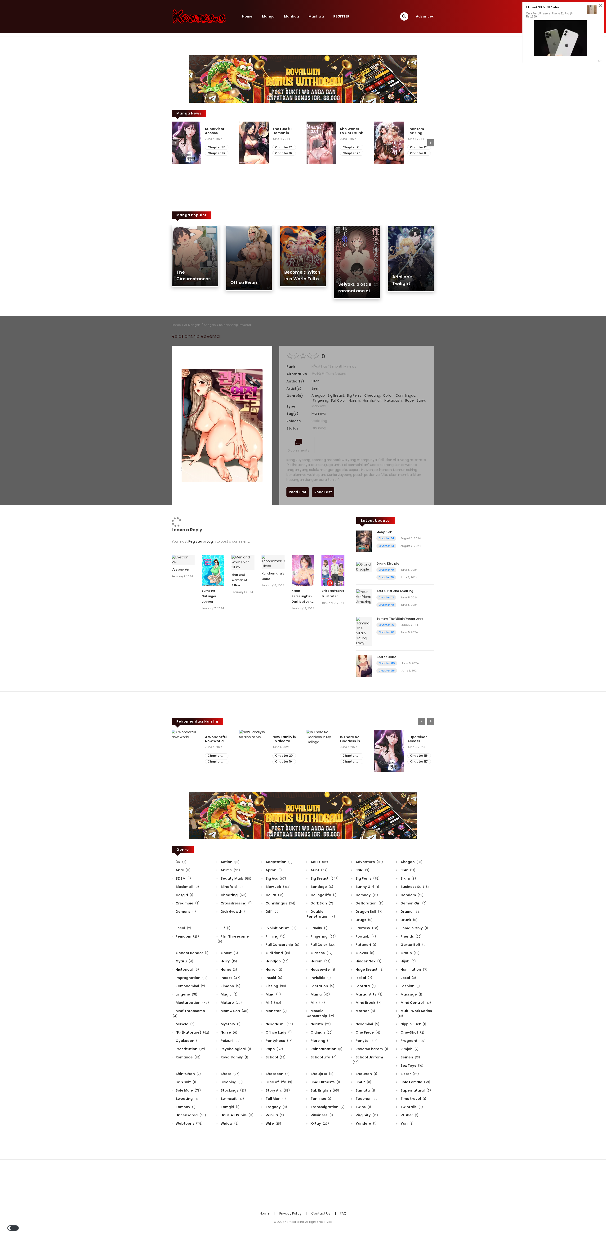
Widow (229, 1123)
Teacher (367, 1098)
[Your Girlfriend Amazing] (364, 596)
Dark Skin (321, 903)
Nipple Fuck (413, 1024)
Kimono (230, 986)
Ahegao (210, 325)
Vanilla (274, 1115)
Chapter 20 (284, 756)
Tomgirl (229, 1107)
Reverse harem (371, 1049)
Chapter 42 (386, 605)
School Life (323, 1057)
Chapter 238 (214, 761)
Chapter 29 (386, 625)
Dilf (272, 911)
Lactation (322, 986)
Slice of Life (278, 1082)
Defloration (369, 903)
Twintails (411, 1107)
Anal (183, 870)
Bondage (321, 886)
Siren (316, 381)
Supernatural (415, 1090)
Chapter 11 (418, 153)
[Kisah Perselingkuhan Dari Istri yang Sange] (303, 570)
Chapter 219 (387, 663)
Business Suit (415, 886)
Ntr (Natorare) (192, 1032)
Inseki (273, 977)
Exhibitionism (281, 928)
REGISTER (341, 16)
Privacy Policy (290, 1213)
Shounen (366, 1073)
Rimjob (409, 1049)
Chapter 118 (216, 147)
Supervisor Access (214, 131)
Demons (185, 911)
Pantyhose (278, 1040)
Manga (268, 16)
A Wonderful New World (216, 739)
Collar (388, 395)
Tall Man (275, 1098)
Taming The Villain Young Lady (399, 619)
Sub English (324, 1090)
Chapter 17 (283, 147)
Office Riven (243, 282)
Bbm (407, 870)
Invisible (320, 977)
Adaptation (279, 862)
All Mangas (192, 325)
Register (195, 541)
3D (180, 862)
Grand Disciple (387, 563)
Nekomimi (367, 1024)
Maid (273, 994)
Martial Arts (368, 994)
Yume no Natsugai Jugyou (209, 596)
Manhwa (316, 16)
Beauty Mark (235, 878)
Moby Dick (384, 532)
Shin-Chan (188, 1073)
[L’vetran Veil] (183, 559)
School (275, 1057)
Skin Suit (185, 1082)
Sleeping (231, 1082)
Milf (273, 1002)
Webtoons (188, 1123)
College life (323, 895)
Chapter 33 (386, 546)
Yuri (407, 1123)
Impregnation (191, 977)
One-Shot (412, 1032)
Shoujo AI (321, 1073)
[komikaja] (199, 16)
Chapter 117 (216, 153)
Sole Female (415, 1082)
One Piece (367, 1032)
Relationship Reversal (235, 325)
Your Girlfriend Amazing (394, 591)
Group (409, 953)
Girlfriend (277, 953)
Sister (409, 1073)
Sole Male (188, 1090)
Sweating (187, 1098)
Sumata (365, 1090)
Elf (225, 928)
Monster (276, 1011)
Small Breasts (325, 1082)
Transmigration (327, 1107)
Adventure (369, 862)
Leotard (365, 986)
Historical (187, 969)
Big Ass (275, 878)
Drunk (408, 919)
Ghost (229, 953)
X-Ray (319, 1123)
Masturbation (192, 1002)
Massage (411, 994)
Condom (411, 895)
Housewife (322, 969)
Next (430, 142)
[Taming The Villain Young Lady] (364, 631)
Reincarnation (326, 1049)
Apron (273, 870)
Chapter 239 (214, 756)
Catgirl (184, 895)
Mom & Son (234, 1011)
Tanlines (320, 1098)
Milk (317, 1002)
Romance (188, 1057)
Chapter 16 (283, 153)
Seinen (410, 1057)
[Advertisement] (303, 1184)
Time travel (413, 1098)
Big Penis (354, 395)
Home (247, 16)
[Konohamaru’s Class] (273, 561)
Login (211, 541)
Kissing (275, 986)
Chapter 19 (283, 761)
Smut (363, 1082)
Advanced (425, 16)
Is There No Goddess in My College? (351, 739)
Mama (320, 994)
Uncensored (190, 1115)
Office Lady (278, 1032)
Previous (175, 142)
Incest (230, 977)
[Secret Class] (364, 665)
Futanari (365, 944)
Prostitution (190, 1049)
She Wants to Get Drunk (351, 131)
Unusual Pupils (237, 1115)
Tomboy (185, 1107)
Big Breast (336, 395)
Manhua (291, 16)
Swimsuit (232, 1098)
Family (318, 928)
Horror (273, 969)
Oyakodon (187, 1040)
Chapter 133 (349, 756)
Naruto (320, 1024)
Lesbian (410, 986)
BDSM (183, 878)
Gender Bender (191, 953)
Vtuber (409, 1115)
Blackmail (187, 886)
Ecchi (183, 928)
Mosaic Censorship (320, 1013)
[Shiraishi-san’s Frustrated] (332, 570)
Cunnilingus (405, 395)
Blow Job (277, 886)
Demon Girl (413, 903)
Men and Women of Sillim (239, 580)
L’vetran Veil (181, 570)
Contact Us (320, 1213)
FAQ (343, 1213)
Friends (411, 936)
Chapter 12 (418, 147)
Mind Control (415, 1002)
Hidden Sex (368, 961)
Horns (228, 969)
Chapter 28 (386, 632)
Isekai (363, 977)
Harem (354, 400)
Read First (298, 492)
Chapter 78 (386, 577)
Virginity (366, 1115)
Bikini (408, 878)
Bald (362, 870)
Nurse (228, 1032)
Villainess (321, 1115)
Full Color (338, 400)
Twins (363, 1107)
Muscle (185, 1024)
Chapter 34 (386, 538)
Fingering (320, 400)
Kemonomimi (190, 986)
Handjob (277, 961)
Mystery (230, 1024)
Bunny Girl (367, 886)
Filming (275, 936)
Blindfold (231, 886)
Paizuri (230, 1040)
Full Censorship (282, 944)
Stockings (233, 1090)
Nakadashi (393, 400)
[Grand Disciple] (364, 566)
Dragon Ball (368, 911)
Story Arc (277, 1090)
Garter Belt (413, 944)
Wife (273, 1123)
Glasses (321, 953)
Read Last (323, 492)
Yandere (365, 1123)
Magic (228, 994)
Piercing (320, 1040)
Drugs (363, 919)
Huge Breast (369, 969)
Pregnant (412, 1040)
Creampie (187, 903)
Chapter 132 (349, 761)
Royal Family (234, 1057)
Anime (230, 870)
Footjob (365, 936)
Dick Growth (234, 911)
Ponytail (366, 1040)
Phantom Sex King (415, 131)
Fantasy (366, 928)
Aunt (319, 870)
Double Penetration (321, 914)
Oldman (321, 1032)
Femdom (187, 936)
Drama (410, 911)
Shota (229, 1073)
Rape (409, 400)
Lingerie (186, 994)
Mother (365, 1011)
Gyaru (184, 961)
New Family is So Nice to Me (284, 739)
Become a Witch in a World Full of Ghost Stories (302, 278)
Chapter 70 (351, 153)
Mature (231, 1002)
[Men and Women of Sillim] (243, 562)
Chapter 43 (386, 597)
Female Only (414, 928)
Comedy (366, 895)
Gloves (364, 953)
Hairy (228, 961)
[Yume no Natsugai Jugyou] (213, 570)
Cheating (372, 395)
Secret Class (386, 657)
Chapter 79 (386, 570)
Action (229, 862)
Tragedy (276, 1107)
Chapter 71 (351, 147)
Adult (319, 862)
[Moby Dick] (364, 541)
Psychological (235, 1049)
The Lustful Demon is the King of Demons (282, 131)
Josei (408, 977)
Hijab (408, 961)
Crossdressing (236, 903)
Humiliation (372, 400)
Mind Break (368, 1002)
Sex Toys (411, 1065)
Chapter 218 (387, 670)
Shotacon (277, 1073)
